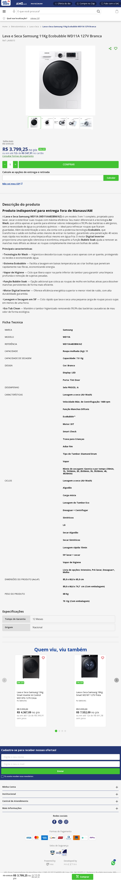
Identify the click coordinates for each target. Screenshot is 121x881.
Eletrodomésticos (18, 26)
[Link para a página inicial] (5, 26)
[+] (15, 164)
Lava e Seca (34, 26)
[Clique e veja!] (60, 141)
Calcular (111, 177)
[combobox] (56, 11)
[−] (4, 164)
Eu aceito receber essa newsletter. (19, 776)
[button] (23, 18)
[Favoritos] (110, 11)
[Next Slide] (116, 680)
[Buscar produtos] (98, 11)
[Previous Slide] (4, 680)
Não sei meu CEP (11, 183)
